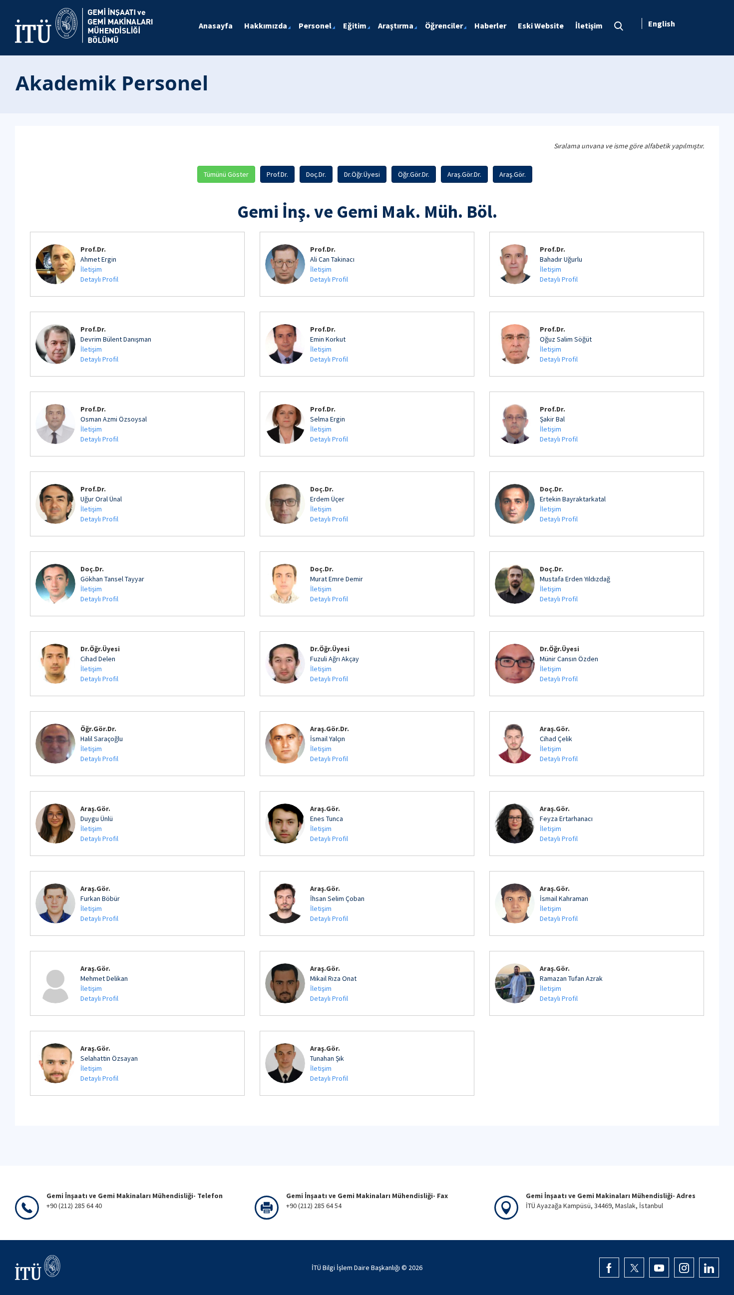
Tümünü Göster (226, 174)
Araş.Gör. (512, 174)
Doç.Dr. (316, 174)
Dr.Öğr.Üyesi (362, 174)
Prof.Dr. (277, 174)
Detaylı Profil (99, 279)
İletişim (91, 269)
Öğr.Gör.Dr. (413, 174)
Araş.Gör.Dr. (464, 174)
